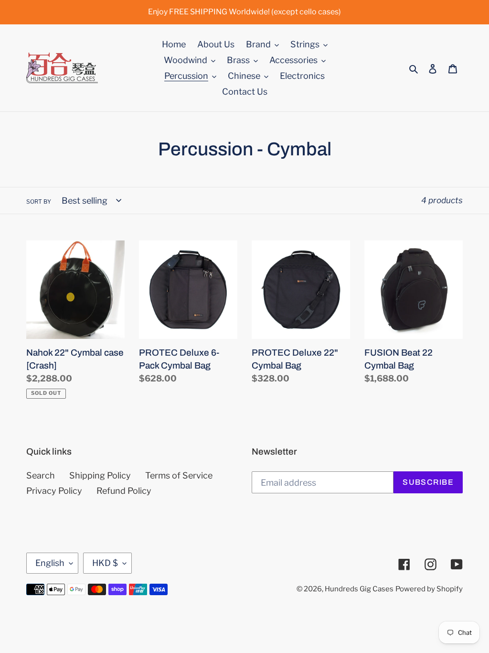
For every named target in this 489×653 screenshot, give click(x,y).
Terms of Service (179, 475)
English (49, 563)
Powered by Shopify (429, 589)
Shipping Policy (100, 475)
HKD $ (105, 563)
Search (40, 475)
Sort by (38, 201)
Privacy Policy (54, 491)
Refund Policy (123, 491)
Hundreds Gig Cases (359, 589)
